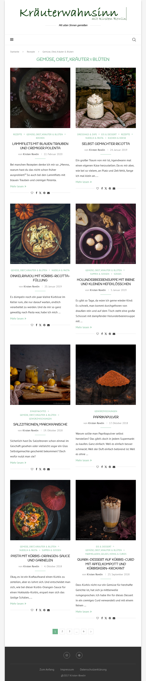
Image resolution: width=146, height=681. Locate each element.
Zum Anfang (47, 669)
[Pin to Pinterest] (44, 192)
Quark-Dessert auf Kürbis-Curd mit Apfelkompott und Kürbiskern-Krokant (105, 564)
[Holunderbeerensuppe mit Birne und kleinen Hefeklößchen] (106, 234)
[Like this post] (32, 192)
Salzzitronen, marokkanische (40, 424)
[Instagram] (67, 655)
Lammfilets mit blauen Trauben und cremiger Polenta (40, 146)
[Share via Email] (48, 192)
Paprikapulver (106, 417)
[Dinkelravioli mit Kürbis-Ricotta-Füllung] (40, 234)
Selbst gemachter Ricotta (106, 144)
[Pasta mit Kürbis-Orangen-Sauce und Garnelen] (40, 510)
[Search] (134, 39)
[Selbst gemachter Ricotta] (106, 98)
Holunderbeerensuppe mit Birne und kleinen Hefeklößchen (106, 282)
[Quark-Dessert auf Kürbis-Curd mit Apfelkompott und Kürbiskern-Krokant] (106, 510)
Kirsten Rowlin (31, 154)
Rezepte (31, 51)
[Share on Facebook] (36, 192)
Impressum (67, 669)
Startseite (14, 51)
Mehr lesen (17, 186)
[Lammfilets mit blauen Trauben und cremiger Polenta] (40, 98)
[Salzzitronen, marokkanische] (40, 375)
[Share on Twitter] (40, 192)
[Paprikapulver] (106, 375)
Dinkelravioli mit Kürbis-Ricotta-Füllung (40, 278)
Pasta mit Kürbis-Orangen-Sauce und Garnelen (40, 558)
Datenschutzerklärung (93, 669)
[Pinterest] (79, 655)
